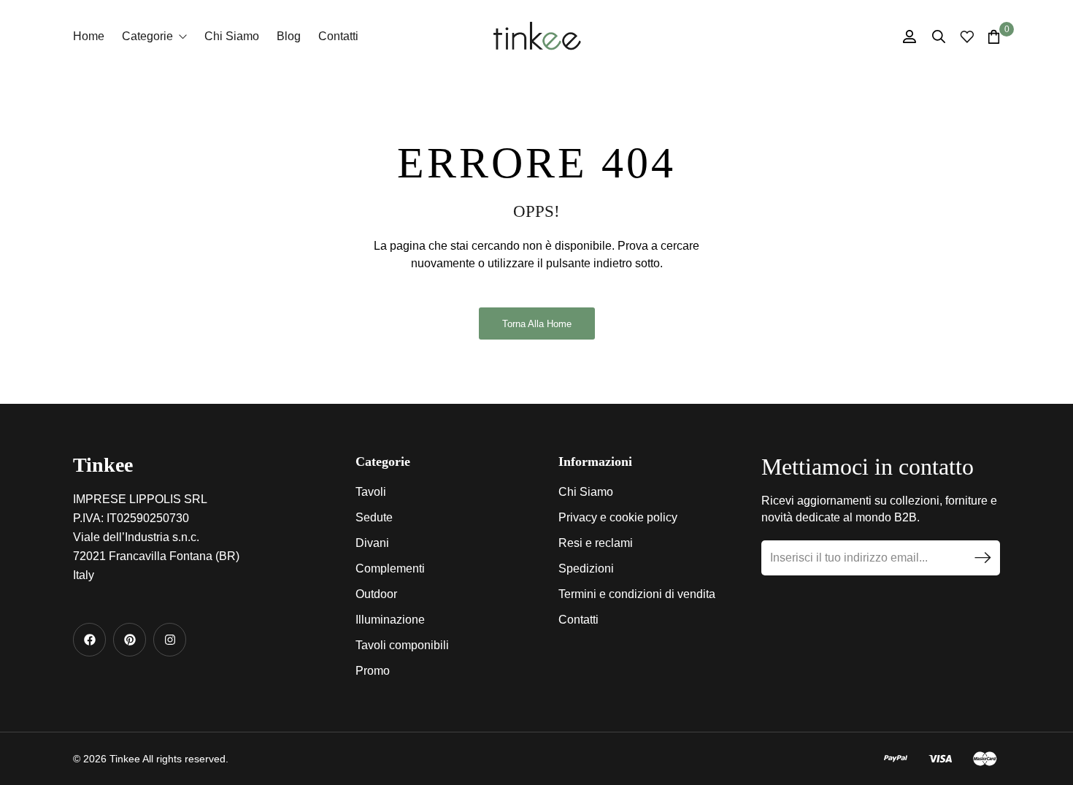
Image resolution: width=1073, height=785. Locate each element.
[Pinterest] (129, 639)
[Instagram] (169, 639)
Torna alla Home (537, 323)
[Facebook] (89, 639)
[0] (994, 36)
